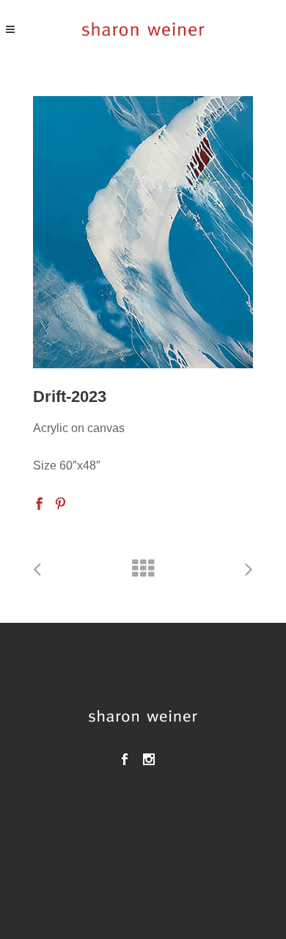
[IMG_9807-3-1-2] (143, 232)
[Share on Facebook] (39, 503)
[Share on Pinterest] (60, 503)
